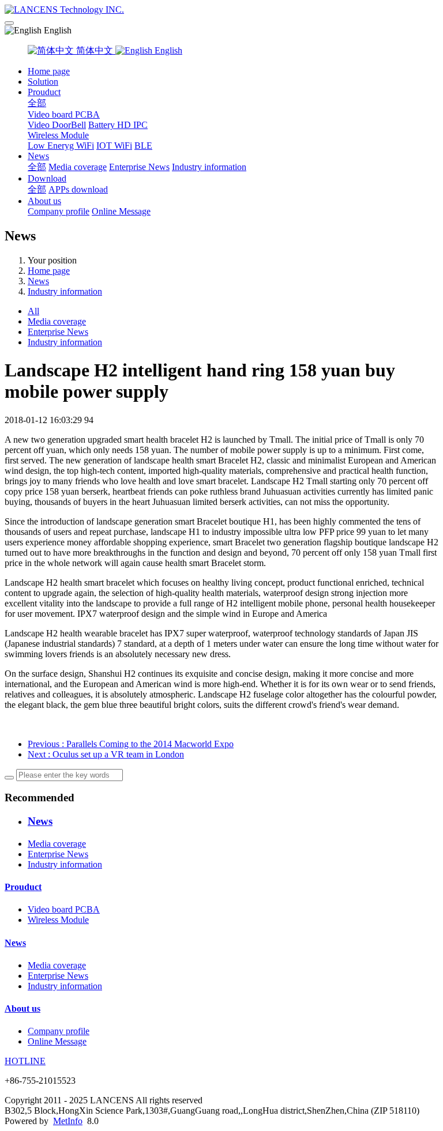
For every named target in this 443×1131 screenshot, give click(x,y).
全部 (37, 103)
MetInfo (67, 1121)
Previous (131, 744)
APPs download (78, 189)
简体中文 (94, 50)
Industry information (209, 167)
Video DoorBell (57, 125)
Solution (43, 81)
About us (44, 201)
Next (106, 754)
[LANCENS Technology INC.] (221, 10)
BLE (143, 145)
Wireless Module (58, 135)
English (167, 50)
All (33, 311)
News (38, 156)
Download (47, 178)
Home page (49, 71)
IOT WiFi (114, 145)
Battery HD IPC (118, 125)
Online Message (121, 211)
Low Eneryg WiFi (61, 145)
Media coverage (77, 167)
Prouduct (44, 92)
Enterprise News (139, 167)
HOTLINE (25, 1061)
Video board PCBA (64, 114)
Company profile (58, 211)
